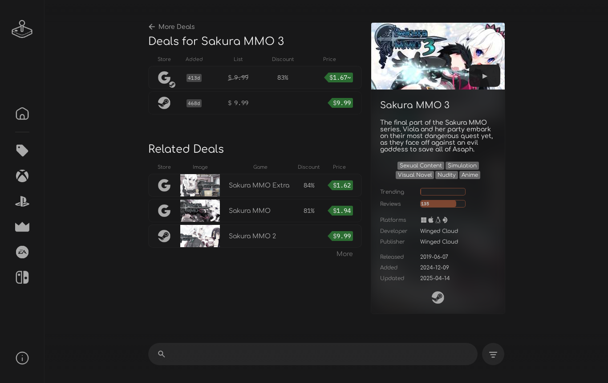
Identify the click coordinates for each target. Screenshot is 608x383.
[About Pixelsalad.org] (22, 358)
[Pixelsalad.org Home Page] (22, 29)
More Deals (176, 27)
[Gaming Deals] (22, 150)
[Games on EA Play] (22, 252)
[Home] (22, 113)
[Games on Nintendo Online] (22, 277)
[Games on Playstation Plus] (22, 201)
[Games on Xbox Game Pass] (22, 176)
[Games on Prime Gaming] (22, 227)
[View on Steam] (438, 297)
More (344, 254)
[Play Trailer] (484, 76)
